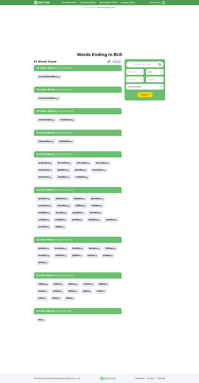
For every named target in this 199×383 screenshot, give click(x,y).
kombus (60, 248)
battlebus (66, 141)
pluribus (80, 170)
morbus (44, 255)
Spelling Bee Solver (108, 2)
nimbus (60, 255)
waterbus (44, 170)
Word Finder (88, 7)
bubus (42, 291)
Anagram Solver (128, 2)
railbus (59, 226)
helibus (97, 205)
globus (77, 255)
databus (94, 219)
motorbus (99, 170)
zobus (43, 284)
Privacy (150, 378)
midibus (44, 212)
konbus (77, 248)
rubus (101, 291)
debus (72, 291)
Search (145, 94)
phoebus (97, 198)
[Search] (159, 64)
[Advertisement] (99, 30)
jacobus (44, 198)
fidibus (81, 205)
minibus (60, 219)
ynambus (44, 205)
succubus (102, 163)
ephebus (62, 198)
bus (41, 319)
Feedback (140, 378)
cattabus (63, 177)
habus (73, 284)
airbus (42, 262)
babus (103, 284)
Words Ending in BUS (106, 7)
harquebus (45, 141)
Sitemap (161, 378)
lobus (42, 298)
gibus (87, 291)
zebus (58, 284)
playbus (79, 198)
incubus (61, 212)
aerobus (43, 226)
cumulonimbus (48, 98)
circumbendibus (49, 76)
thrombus (64, 163)
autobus (111, 219)
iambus (94, 248)
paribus (77, 219)
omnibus (95, 212)
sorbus (92, 255)
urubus (107, 255)
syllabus (63, 170)
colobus (43, 219)
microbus (83, 163)
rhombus (63, 205)
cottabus (82, 177)
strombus (45, 177)
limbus (110, 248)
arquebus (45, 163)
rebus (56, 298)
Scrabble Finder (69, 2)
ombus (57, 291)
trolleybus (67, 119)
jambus (43, 248)
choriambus (46, 119)
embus (88, 284)
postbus (78, 212)
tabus (70, 298)
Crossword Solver (88, 2)
